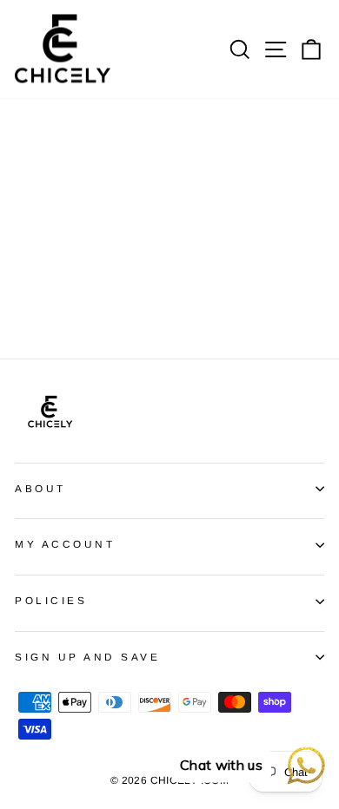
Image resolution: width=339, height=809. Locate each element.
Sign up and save (88, 656)
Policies (51, 600)
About (40, 488)
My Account (65, 543)
